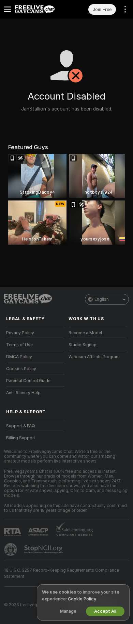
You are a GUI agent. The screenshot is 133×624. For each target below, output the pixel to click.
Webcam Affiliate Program (94, 356)
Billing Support (20, 438)
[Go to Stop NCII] (44, 549)
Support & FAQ (20, 426)
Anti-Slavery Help (23, 392)
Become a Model (85, 332)
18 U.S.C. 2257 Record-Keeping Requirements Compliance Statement (61, 573)
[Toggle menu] (7, 9)
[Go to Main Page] (40, 9)
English (101, 299)
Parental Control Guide (28, 380)
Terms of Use (19, 344)
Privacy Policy (20, 332)
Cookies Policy (21, 368)
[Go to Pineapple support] (11, 549)
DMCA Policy (19, 356)
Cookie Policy (82, 598)
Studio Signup (83, 344)
